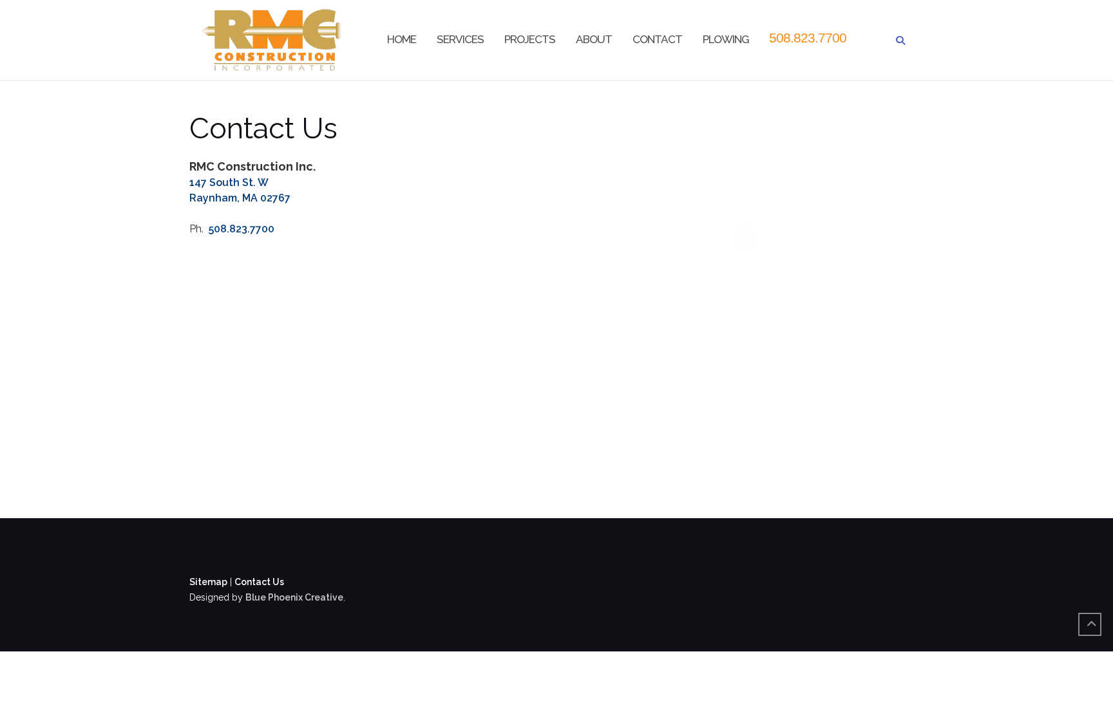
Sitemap (208, 582)
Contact (657, 39)
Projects (529, 39)
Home (401, 39)
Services (460, 39)
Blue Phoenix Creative (294, 597)
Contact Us (259, 582)
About (594, 39)
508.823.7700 (807, 37)
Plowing (725, 39)
